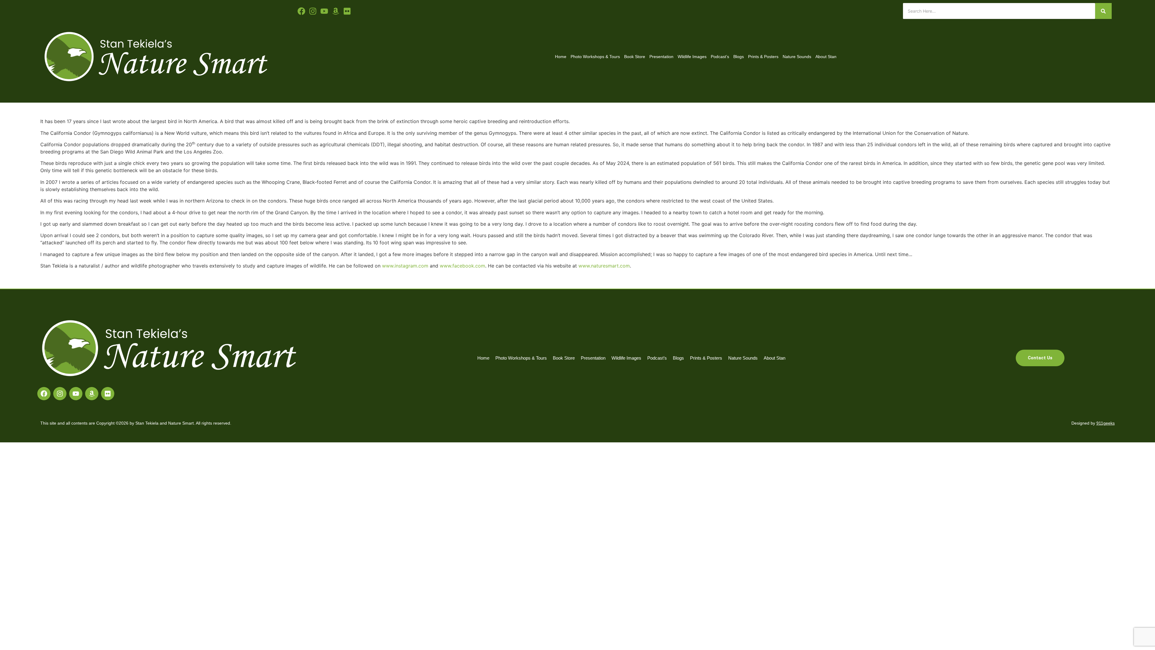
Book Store (634, 56)
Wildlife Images (692, 56)
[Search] (1103, 11)
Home (560, 56)
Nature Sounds (797, 56)
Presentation (661, 56)
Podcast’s (720, 56)
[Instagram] (59, 393)
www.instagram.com (405, 266)
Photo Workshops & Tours (595, 56)
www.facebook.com (462, 266)
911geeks (1105, 423)
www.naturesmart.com (604, 266)
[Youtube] (324, 11)
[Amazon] (91, 393)
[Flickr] (107, 393)
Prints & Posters (763, 56)
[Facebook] (44, 393)
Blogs (738, 56)
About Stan (825, 56)
